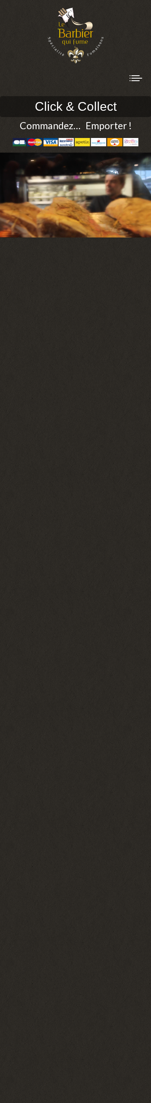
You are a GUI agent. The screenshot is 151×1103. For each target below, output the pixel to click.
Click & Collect (76, 106)
